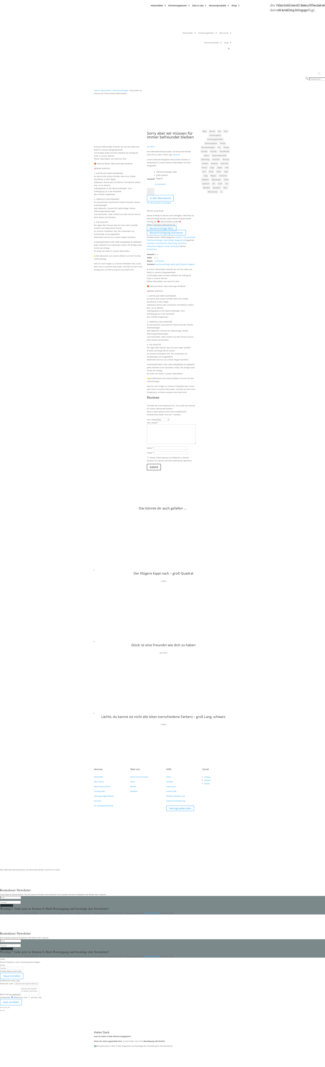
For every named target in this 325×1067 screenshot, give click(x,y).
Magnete (178, 240)
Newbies (133, 791)
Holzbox (205, 163)
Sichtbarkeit (5, 997)
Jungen (219, 167)
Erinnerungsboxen (177, 6)
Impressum (171, 786)
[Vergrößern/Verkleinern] (1, 1007)
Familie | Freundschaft (185, 237)
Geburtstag (172, 243)
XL (221, 192)
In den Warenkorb (160, 198)
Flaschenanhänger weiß (165, 264)
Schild (166, 246)
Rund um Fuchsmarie (139, 777)
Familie (222, 143)
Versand (176, 154)
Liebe (226, 172)
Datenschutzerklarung (175, 801)
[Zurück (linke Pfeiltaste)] (1, 1010)
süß (213, 184)
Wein (225, 188)
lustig (205, 176)
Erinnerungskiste (211, 143)
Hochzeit (226, 159)
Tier (226, 184)
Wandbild (206, 188)
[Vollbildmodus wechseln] (4, 1007)
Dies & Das (198, 6)
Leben (219, 172)
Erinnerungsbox (215, 135)
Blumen (212, 131)
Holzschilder (157, 6)
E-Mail (150, 453)
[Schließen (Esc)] (9, 1007)
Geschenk (182, 243)
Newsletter (98, 777)
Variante (150, 179)
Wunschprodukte (217, 6)
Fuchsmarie (152, 249)
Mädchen (205, 180)
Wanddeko (216, 188)
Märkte (133, 786)
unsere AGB (171, 791)
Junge (212, 167)
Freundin (151, 243)
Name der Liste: (7, 983)
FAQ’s (168, 777)
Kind (226, 167)
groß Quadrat (181, 264)
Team (132, 781)
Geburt (206, 155)
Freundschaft (161, 243)
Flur (219, 147)
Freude (226, 147)
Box (219, 131)
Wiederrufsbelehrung (175, 796)
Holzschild (151, 246)
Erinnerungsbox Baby (215, 139)
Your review (152, 423)
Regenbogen (216, 180)
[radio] (166, 172)
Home (96, 90)
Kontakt (169, 781)
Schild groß (175, 246)
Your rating (151, 419)
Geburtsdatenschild (219, 155)
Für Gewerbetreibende (103, 805)
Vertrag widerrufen (180, 808)
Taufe (220, 184)
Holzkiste (214, 163)
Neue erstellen (11, 976)
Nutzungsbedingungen (152, 913)
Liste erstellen (11, 1002)
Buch (226, 131)
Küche (211, 172)
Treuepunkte (99, 791)
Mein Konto (99, 781)
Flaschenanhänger (120, 90)
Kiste (204, 172)
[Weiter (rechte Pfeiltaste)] (4, 1010)
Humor (204, 167)
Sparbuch (205, 184)
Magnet (160, 246)
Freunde (204, 151)
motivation (223, 176)
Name (150, 448)
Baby (204, 131)
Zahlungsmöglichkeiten (104, 796)
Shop (234, 6)
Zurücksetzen (160, 184)
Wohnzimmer (212, 192)
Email (150, 224)
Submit (154, 467)
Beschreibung (10, 994)
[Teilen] (6, 1007)
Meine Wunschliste (102, 786)
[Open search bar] (319, 73)
